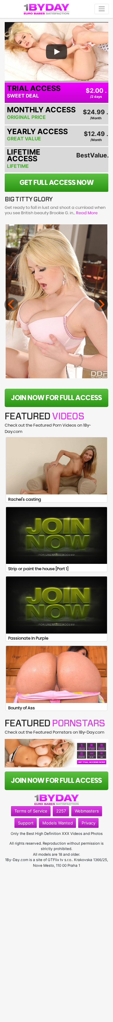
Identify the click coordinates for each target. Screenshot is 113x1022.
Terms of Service (30, 810)
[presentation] (11, 304)
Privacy (88, 822)
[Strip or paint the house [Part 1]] (56, 535)
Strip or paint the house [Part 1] (38, 569)
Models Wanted (57, 822)
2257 (61, 810)
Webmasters (87, 810)
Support (26, 822)
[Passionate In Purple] (56, 605)
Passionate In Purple (28, 638)
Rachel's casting (24, 500)
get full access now (56, 182)
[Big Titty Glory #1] (57, 301)
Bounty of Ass (21, 708)
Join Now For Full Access (56, 397)
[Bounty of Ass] (56, 674)
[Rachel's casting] (56, 465)
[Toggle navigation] (101, 9)
